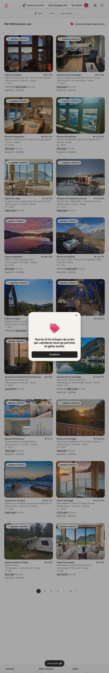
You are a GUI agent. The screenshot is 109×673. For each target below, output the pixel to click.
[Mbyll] (76, 315)
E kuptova (55, 354)
